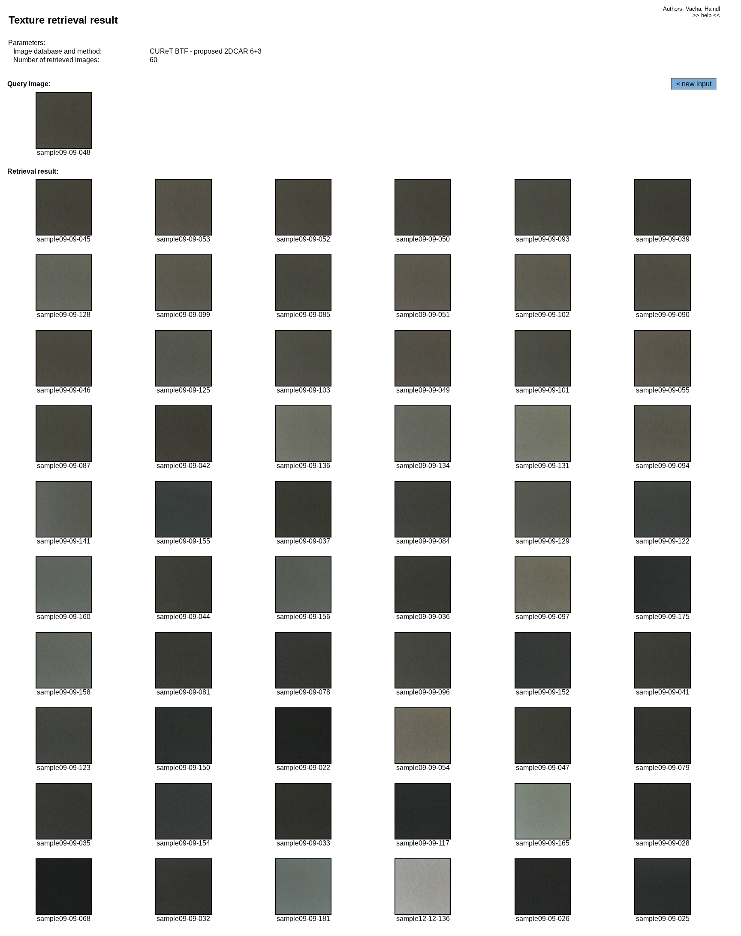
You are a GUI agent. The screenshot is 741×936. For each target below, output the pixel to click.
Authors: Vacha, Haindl (691, 9)
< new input (693, 84)
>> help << (706, 15)
